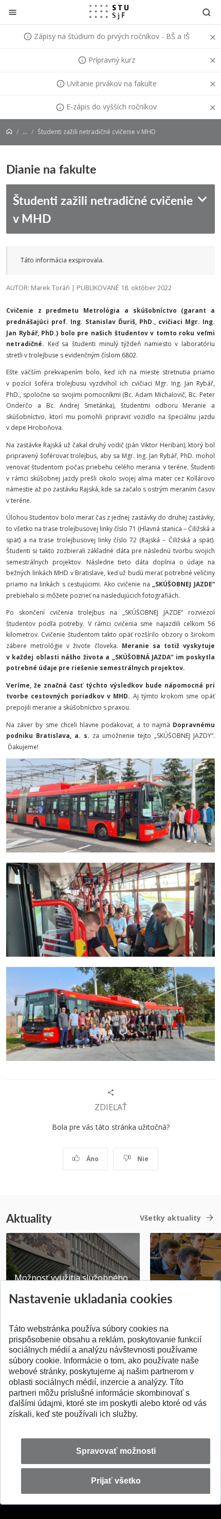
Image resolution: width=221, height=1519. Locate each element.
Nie (142, 1158)
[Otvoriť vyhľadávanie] (206, 12)
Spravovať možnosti (116, 1451)
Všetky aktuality (170, 1218)
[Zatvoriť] (12, 12)
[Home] (9, 131)
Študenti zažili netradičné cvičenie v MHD (103, 209)
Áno (92, 1158)
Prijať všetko (116, 1480)
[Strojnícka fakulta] (108, 12)
